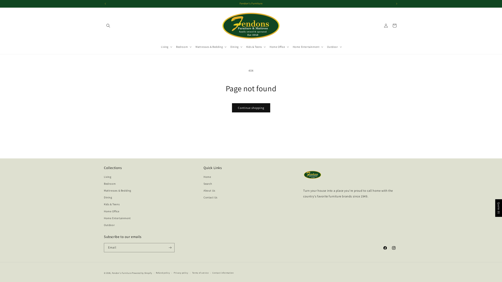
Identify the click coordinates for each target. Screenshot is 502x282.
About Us (209, 190)
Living (107, 177)
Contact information (223, 272)
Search (208, 183)
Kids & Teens (112, 204)
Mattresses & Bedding (117, 190)
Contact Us (210, 197)
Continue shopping (251, 108)
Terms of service (200, 272)
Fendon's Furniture (122, 273)
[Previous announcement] (105, 3)
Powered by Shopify (142, 273)
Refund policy (163, 272)
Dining (108, 197)
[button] (108, 25)
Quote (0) (498, 208)
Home (207, 177)
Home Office (111, 211)
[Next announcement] (396, 3)
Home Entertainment (117, 218)
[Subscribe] (170, 247)
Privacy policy (181, 272)
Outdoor (109, 225)
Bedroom (110, 183)
